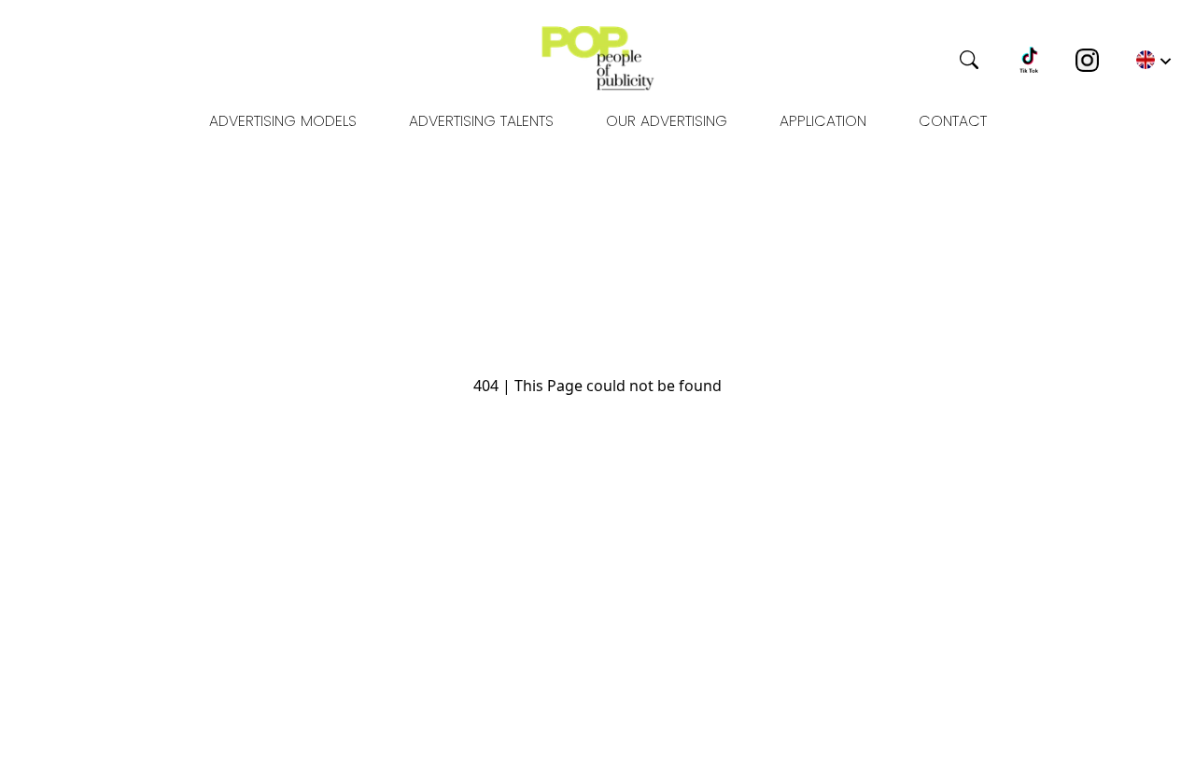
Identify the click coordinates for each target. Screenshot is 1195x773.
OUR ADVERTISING (666, 121)
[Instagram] (1087, 60)
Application (823, 121)
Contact (953, 121)
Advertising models (283, 121)
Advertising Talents (481, 121)
